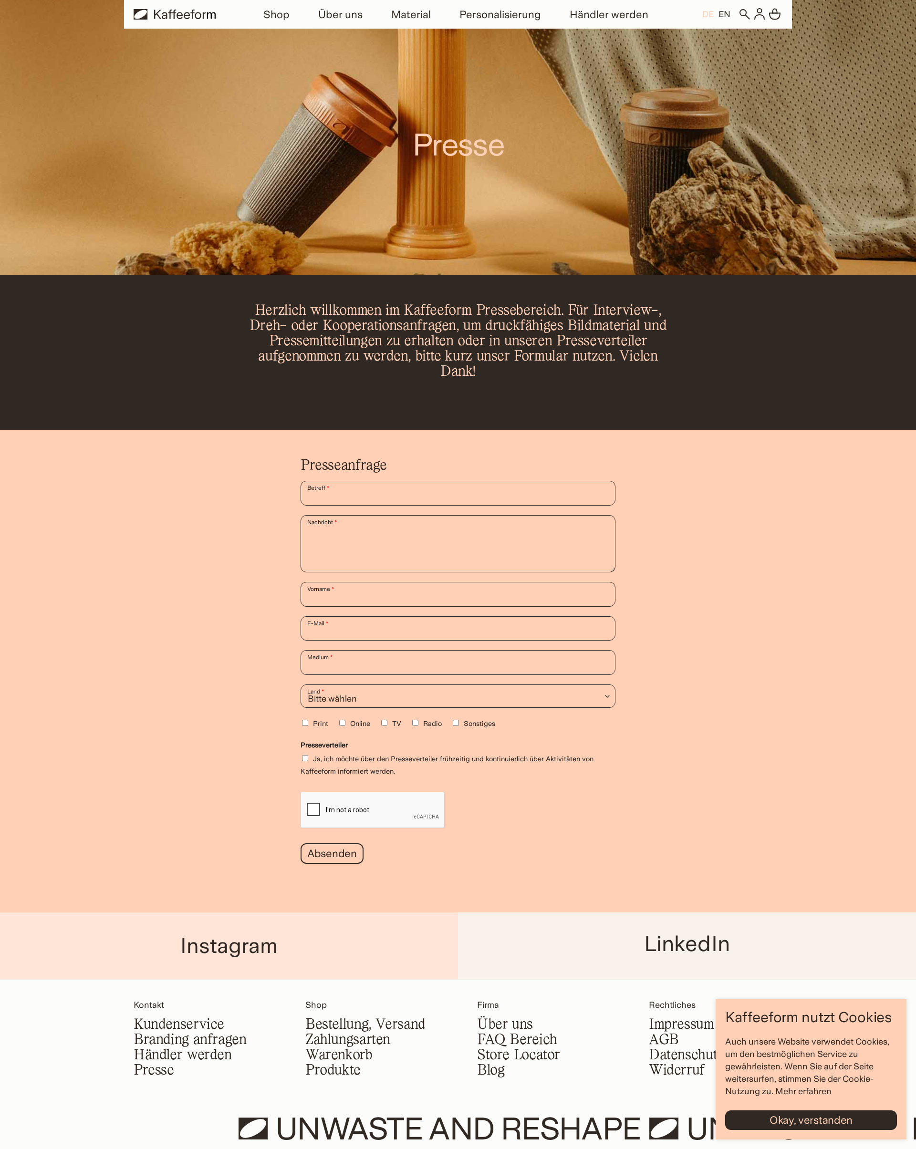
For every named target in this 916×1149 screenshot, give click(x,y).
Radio (432, 723)
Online (360, 723)
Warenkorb (339, 1055)
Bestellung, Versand (365, 1025)
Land (315, 691)
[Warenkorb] (774, 14)
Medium (320, 657)
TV (396, 723)
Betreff (318, 488)
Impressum (681, 1025)
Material (411, 14)
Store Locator (518, 1055)
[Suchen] (744, 14)
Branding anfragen (190, 1040)
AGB (664, 1040)
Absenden (332, 853)
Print (320, 723)
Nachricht (322, 522)
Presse (154, 1070)
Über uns (340, 14)
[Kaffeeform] (175, 14)
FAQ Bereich (517, 1040)
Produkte (333, 1070)
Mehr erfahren (803, 1091)
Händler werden (609, 14)
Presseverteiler (324, 745)
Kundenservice (179, 1025)
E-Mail (317, 623)
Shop (276, 14)
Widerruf (677, 1070)
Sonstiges (479, 723)
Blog (490, 1070)
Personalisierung (500, 14)
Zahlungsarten (347, 1040)
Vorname (320, 589)
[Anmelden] (759, 14)
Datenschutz (686, 1055)
